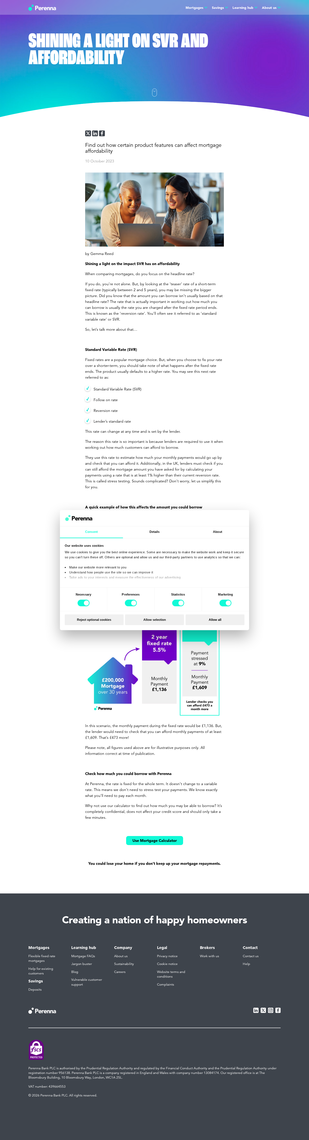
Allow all (215, 620)
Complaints (165, 984)
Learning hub (242, 7)
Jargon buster (81, 964)
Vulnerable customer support (86, 982)
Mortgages (194, 7)
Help (246, 964)
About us (269, 7)
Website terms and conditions (171, 974)
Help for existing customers (40, 971)
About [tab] (217, 532)
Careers (119, 972)
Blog (74, 972)
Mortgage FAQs (83, 956)
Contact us (251, 956)
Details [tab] (154, 532)
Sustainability (124, 964)
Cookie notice (167, 964)
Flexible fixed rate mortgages (41, 958)
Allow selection (154, 620)
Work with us (209, 956)
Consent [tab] (91, 532)
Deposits (35, 989)
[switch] (131, 603)
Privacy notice (167, 956)
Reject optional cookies (94, 620)
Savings (218, 7)
